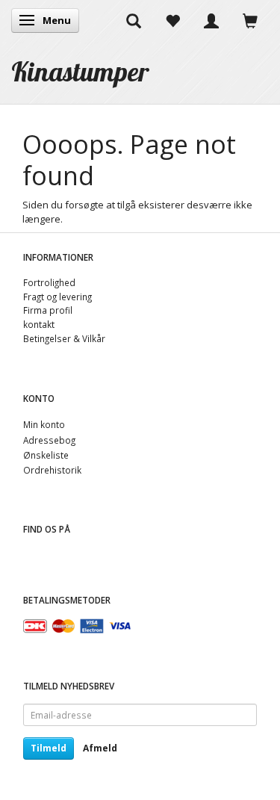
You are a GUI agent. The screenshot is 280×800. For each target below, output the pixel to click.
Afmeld (100, 748)
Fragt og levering (57, 297)
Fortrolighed (49, 282)
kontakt (39, 324)
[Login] (211, 20)
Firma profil (47, 310)
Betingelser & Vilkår (64, 338)
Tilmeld (48, 748)
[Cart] (250, 20)
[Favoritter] (172, 20)
